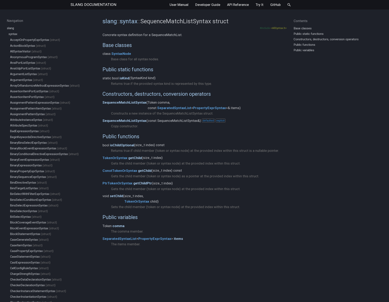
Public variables (120, 217)
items (178, 239)
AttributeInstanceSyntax (31, 120)
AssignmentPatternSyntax (33, 114)
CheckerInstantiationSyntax (33, 297)
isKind (124, 78)
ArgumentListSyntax (29, 74)
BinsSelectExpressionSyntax (34, 205)
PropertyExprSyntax (209, 108)
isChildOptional (122, 145)
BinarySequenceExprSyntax (33, 177)
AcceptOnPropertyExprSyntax (35, 40)
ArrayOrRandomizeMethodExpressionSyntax (45, 85)
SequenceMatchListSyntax (124, 102)
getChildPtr (142, 183)
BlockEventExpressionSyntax (34, 228)
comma (118, 226)
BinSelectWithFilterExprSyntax (35, 194)
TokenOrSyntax (115, 158)
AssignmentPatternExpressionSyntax (40, 102)
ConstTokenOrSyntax (120, 171)
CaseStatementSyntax (30, 256)
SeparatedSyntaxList (174, 108)
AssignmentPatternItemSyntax (36, 108)
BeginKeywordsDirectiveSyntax (36, 137)
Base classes (117, 45)
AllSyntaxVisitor (26, 51)
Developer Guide (207, 5)
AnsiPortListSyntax (28, 63)
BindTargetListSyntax (29, 188)
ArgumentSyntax (26, 80)
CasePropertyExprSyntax (31, 251)
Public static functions (128, 69)
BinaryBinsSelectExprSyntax (34, 143)
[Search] (289, 5)
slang (93, 4)
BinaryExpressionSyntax (31, 165)
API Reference (238, 5)
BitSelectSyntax (26, 217)
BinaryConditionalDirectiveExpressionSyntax (44, 154)
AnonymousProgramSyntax (34, 57)
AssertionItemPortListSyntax (34, 91)
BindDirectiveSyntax (28, 182)
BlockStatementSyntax (30, 234)
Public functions (121, 136)
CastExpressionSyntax (30, 262)
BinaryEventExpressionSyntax (35, 160)
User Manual (179, 5)
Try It (259, 5)
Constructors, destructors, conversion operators (157, 94)
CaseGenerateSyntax (29, 239)
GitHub (275, 5)
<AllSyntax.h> (278, 28)
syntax (13, 34)
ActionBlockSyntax (28, 46)
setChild (116, 196)
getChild (135, 158)
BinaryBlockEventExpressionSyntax (38, 148)
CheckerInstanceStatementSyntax (38, 291)
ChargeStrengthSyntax (30, 274)
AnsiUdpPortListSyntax (30, 68)
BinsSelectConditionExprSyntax (36, 200)
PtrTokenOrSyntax (118, 183)
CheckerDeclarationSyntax (33, 285)
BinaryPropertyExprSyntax (32, 171)
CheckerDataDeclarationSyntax (36, 279)
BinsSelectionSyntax (29, 211)
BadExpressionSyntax (29, 131)
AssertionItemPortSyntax (32, 97)
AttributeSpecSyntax (29, 125)
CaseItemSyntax (26, 245)
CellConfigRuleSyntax (29, 268)
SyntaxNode (121, 54)
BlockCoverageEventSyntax (33, 222)
